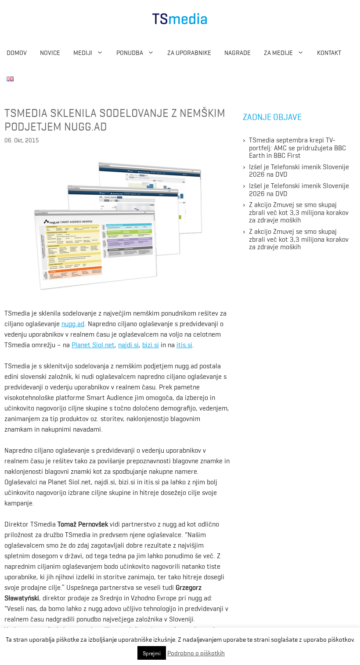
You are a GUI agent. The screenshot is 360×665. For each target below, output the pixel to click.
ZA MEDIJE (278, 52)
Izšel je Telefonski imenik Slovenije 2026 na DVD (299, 170)
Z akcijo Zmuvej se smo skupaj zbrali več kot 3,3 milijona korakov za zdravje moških (299, 212)
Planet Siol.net (93, 344)
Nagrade (237, 52)
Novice (50, 52)
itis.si (184, 344)
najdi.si (128, 344)
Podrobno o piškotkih (196, 653)
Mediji (82, 52)
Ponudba (129, 52)
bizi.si (150, 344)
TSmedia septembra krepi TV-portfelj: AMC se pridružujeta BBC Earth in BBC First (297, 147)
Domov (17, 52)
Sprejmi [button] (152, 653)
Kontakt (329, 52)
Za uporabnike (189, 52)
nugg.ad (72, 323)
